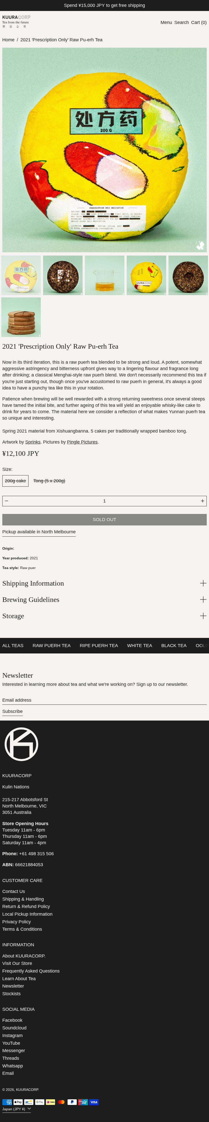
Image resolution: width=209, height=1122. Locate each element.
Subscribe (12, 711)
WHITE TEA (139, 645)
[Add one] (202, 501)
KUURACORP (27, 1090)
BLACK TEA (174, 645)
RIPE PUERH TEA (99, 645)
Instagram (12, 1035)
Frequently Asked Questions (31, 971)
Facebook (12, 1020)
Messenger (13, 1050)
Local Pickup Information (27, 914)
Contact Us (13, 891)
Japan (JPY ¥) (14, 1109)
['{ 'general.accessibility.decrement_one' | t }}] (6, 501)
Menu (166, 22)
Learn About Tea (19, 978)
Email (8, 1073)
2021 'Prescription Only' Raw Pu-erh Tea (61, 39)
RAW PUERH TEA (52, 645)
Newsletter (13, 986)
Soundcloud (14, 1027)
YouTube (11, 1043)
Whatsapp (12, 1065)
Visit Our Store (17, 963)
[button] (181, 22)
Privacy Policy (16, 921)
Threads (10, 1058)
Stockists (11, 993)
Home (8, 39)
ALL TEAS (12, 645)
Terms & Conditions (22, 929)
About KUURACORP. (24, 956)
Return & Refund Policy (26, 906)
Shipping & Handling (23, 899)
